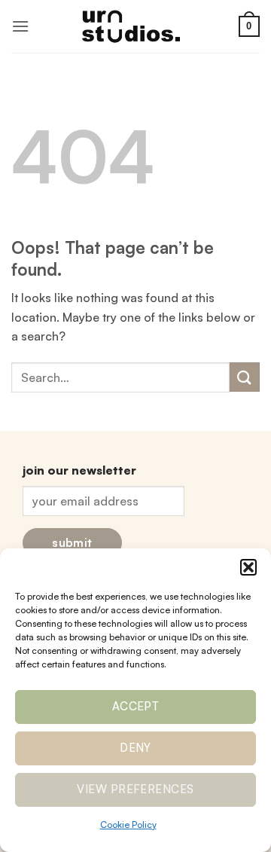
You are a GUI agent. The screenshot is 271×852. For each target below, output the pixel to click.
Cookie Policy (128, 824)
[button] (248, 567)
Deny (135, 748)
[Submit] (245, 377)
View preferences (135, 789)
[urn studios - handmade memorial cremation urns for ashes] (135, 26)
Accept (136, 706)
